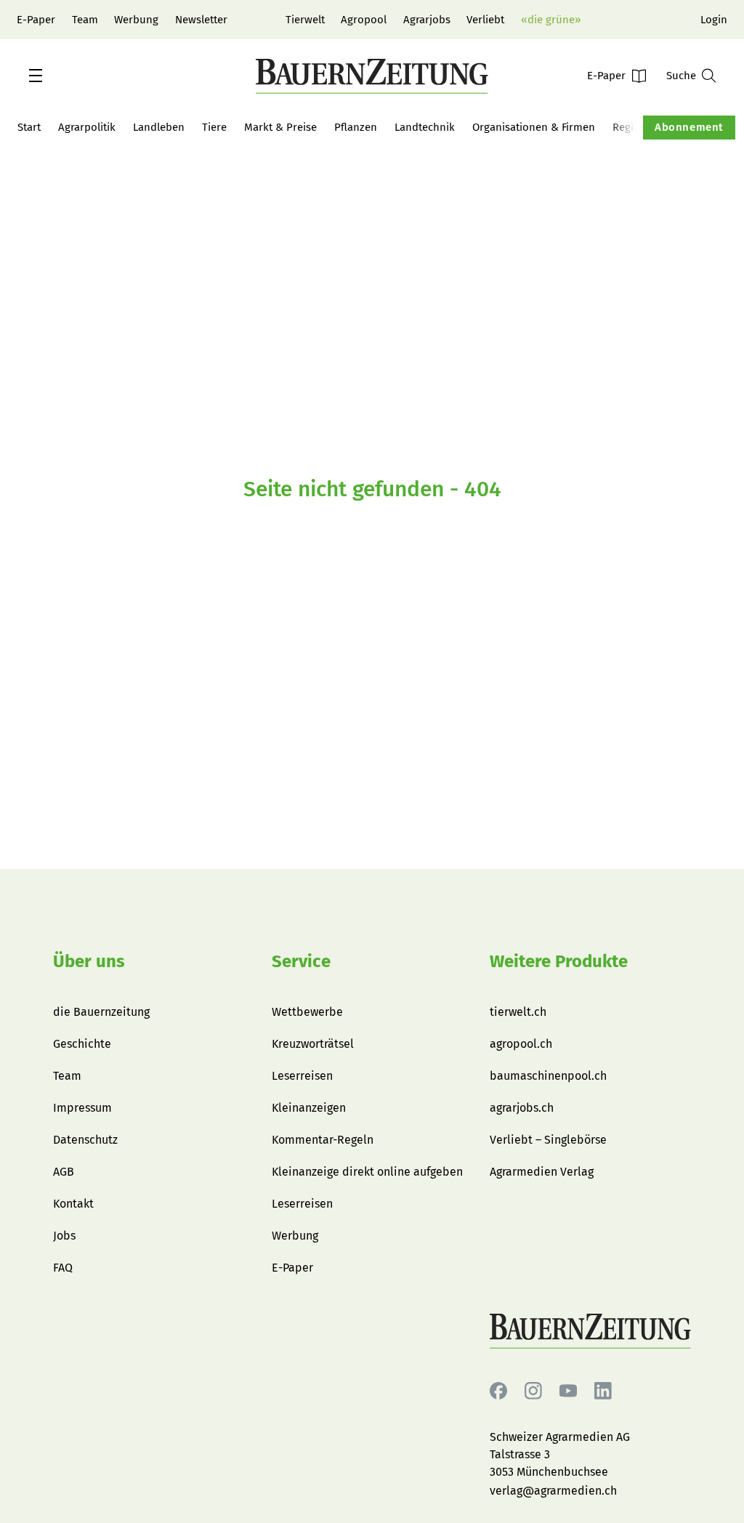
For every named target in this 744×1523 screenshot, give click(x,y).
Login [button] (713, 19)
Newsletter (201, 19)
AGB (63, 1172)
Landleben (159, 127)
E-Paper (36, 19)
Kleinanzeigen (309, 1108)
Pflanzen (355, 127)
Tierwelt (305, 19)
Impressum (82, 1108)
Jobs (64, 1236)
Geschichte (82, 1044)
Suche (681, 75)
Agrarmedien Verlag (542, 1172)
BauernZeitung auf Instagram (533, 1391)
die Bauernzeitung (101, 1012)
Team (85, 19)
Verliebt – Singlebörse (548, 1140)
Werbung (136, 19)
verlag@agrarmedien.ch (553, 1491)
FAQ (63, 1267)
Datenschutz (85, 1140)
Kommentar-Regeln (322, 1140)
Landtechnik (425, 127)
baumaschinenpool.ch (548, 1076)
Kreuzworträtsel (313, 1044)
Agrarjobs (426, 19)
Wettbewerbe (307, 1012)
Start (29, 127)
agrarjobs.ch (522, 1108)
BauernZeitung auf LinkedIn (603, 1391)
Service (301, 961)
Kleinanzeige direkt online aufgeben (367, 1172)
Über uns (89, 961)
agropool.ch (521, 1044)
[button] (35, 75)
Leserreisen (302, 1076)
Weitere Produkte (559, 961)
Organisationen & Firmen (533, 127)
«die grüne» (551, 19)
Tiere (214, 127)
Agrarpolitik (87, 127)
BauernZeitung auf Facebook (498, 1391)
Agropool (364, 19)
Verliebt (485, 19)
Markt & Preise (280, 127)
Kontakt (73, 1204)
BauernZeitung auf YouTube (568, 1391)
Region (629, 127)
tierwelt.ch (518, 1012)
